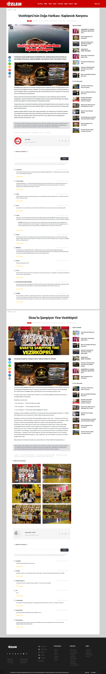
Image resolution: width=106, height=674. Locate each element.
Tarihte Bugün (73, 658)
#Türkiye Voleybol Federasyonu (27, 455)
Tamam (94, 672)
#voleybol (16, 455)
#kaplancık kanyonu (26, 132)
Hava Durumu (73, 649)
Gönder (64, 158)
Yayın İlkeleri (10, 660)
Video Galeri (43, 649)
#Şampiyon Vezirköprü (61, 455)
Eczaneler (72, 654)
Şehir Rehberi (73, 663)
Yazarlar (42, 652)
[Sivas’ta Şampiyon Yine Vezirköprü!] (38, 340)
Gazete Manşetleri (74, 665)
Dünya (50, 4)
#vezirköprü (17, 132)
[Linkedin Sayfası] (19, 653)
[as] (26, 473)
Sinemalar (72, 660)
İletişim (42, 660)
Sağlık (66, 4)
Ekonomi (40, 4)
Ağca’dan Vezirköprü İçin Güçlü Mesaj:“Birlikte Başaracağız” (87, 44)
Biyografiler (89, 653)
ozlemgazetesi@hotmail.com (32, 535)
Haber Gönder (23, 662)
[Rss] (21, 653)
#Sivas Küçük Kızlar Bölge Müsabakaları (45, 455)
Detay (87, 672)
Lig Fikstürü (73, 656)
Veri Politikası (10, 662)
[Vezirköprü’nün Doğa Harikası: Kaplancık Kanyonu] (38, 38)
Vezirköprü (17, 87)
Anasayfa (10, 9)
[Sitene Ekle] (27, 653)
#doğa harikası (35, 132)
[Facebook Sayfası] (8, 653)
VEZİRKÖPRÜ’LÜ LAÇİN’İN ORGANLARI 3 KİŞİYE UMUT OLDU (88, 31)
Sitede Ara (88, 649)
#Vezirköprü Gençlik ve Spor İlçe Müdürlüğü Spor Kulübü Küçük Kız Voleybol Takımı (33, 456)
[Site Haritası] (24, 653)
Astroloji (88, 656)
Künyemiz (43, 658)
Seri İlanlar (72, 661)
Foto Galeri (43, 646)
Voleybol (26, 387)
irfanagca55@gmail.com (31, 142)
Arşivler (43, 655)
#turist (41, 132)
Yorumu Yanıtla (19, 176)
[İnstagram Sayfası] (13, 653)
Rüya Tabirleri (89, 654)
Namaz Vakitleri (74, 653)
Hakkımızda (10, 659)
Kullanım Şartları (24, 659)
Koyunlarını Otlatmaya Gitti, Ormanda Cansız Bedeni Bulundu (88, 69)
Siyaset (71, 4)
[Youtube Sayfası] (16, 653)
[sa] (57, 473)
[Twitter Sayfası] (10, 653)
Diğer (75, 4)
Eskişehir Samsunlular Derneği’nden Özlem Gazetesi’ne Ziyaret (86, 99)
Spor (14, 311)
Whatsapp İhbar (24, 660)
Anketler (88, 651)
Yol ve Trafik (73, 651)
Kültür (55, 4)
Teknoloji (60, 4)
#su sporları (47, 132)
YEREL (45, 4)
